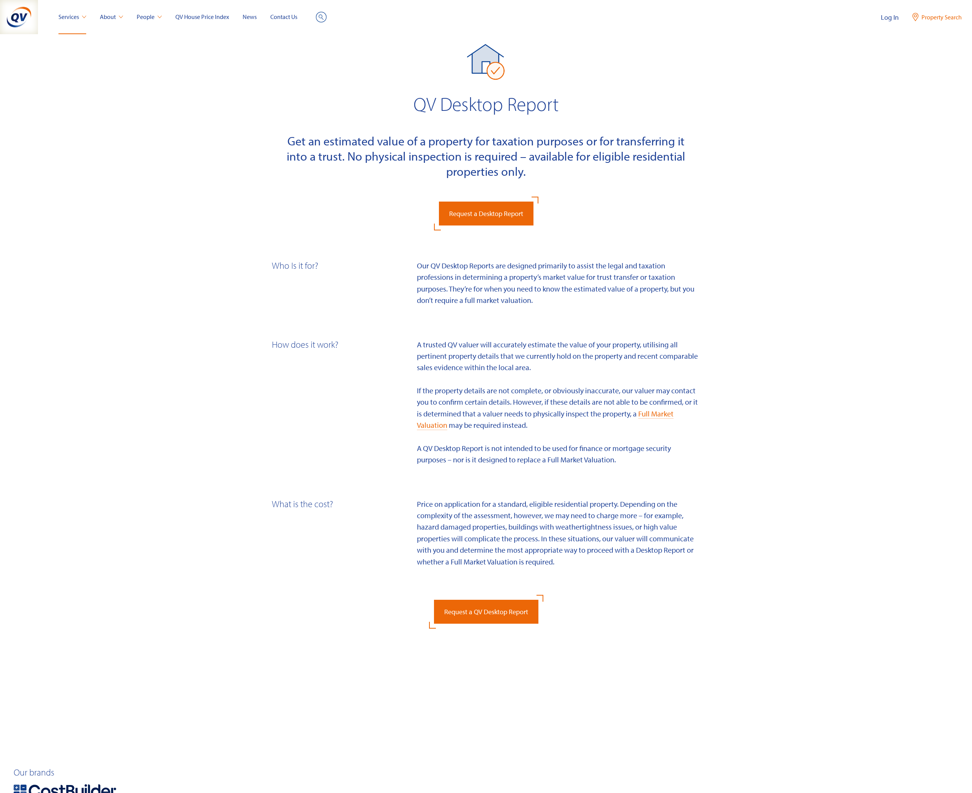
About (108, 16)
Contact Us (283, 16)
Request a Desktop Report (486, 213)
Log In (890, 17)
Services (68, 16)
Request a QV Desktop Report (486, 611)
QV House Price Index (202, 16)
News (250, 16)
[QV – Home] (19, 17)
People (146, 16)
